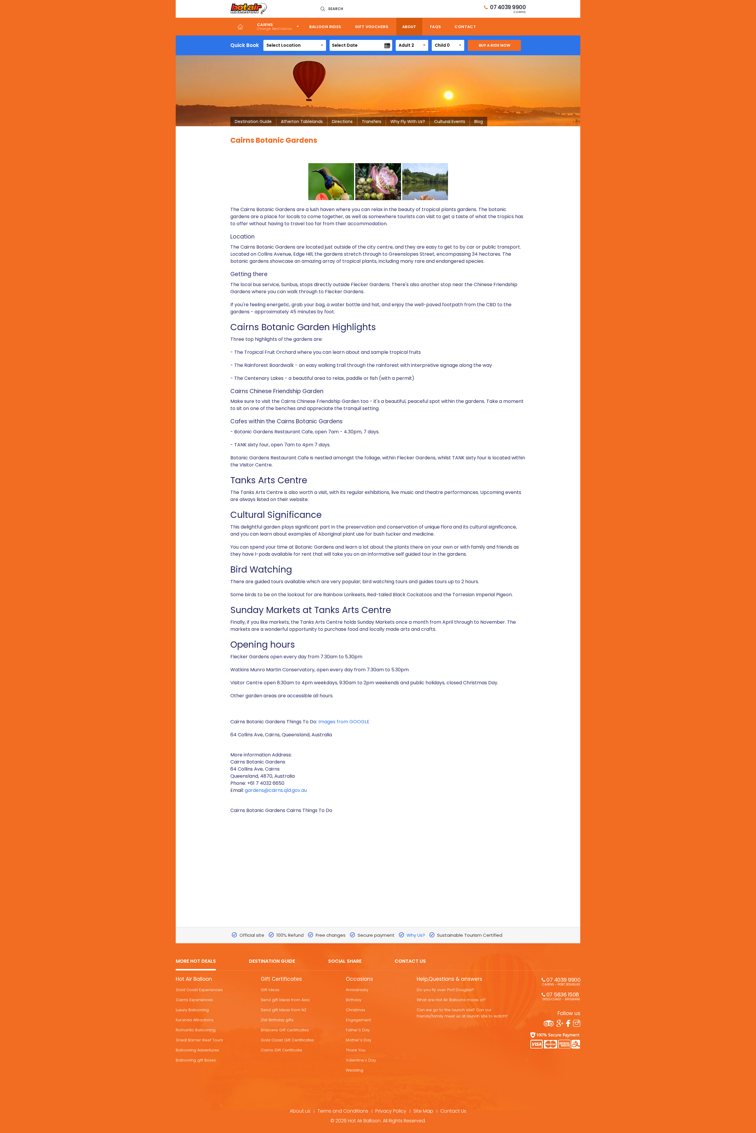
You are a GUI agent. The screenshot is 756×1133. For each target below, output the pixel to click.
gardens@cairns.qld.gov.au (276, 790)
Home (240, 26)
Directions (342, 121)
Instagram (576, 1023)
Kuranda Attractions (195, 1020)
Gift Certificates (281, 979)
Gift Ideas (270, 990)
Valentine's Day (361, 1060)
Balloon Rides (325, 27)
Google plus (559, 1023)
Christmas (355, 1010)
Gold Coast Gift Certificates (287, 1040)
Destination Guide (253, 121)
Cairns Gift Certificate (281, 1050)
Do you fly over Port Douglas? (445, 990)
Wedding (354, 1070)
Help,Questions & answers (449, 979)
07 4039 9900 (508, 9)
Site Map (423, 1111)
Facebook (568, 1023)
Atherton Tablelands (302, 121)
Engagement (358, 1020)
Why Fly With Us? (407, 121)
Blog (478, 121)
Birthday (353, 1000)
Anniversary (357, 990)
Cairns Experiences (194, 1000)
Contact (465, 27)
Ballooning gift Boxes (196, 1060)
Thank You (355, 1050)
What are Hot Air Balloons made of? (451, 1000)
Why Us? (416, 935)
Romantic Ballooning (196, 1030)
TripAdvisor (549, 1023)
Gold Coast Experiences (199, 990)
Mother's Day (358, 1040)
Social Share (344, 961)
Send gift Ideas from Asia (285, 1000)
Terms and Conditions (342, 1111)
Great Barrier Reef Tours (199, 1040)
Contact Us (410, 961)
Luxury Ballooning (192, 1010)
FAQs (435, 27)
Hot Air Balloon (194, 979)
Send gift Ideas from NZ (283, 1010)
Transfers (371, 121)
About (409, 27)
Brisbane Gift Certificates (285, 1030)
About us (300, 1111)
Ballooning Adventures (197, 1050)
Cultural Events (449, 121)
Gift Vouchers (372, 27)
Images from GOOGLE (343, 721)
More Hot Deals (196, 961)
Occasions (359, 979)
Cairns (265, 24)
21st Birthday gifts (277, 1020)
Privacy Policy (390, 1111)
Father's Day (358, 1030)
